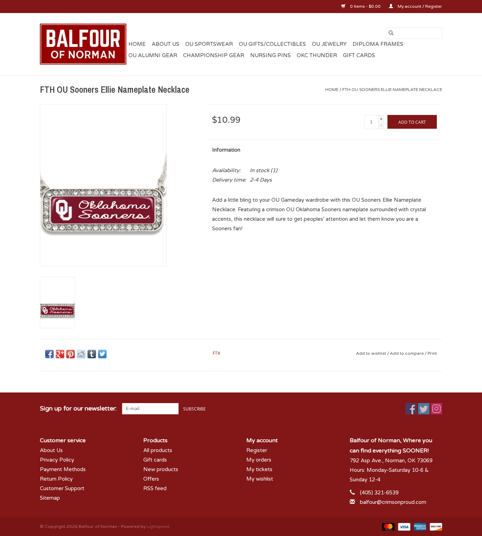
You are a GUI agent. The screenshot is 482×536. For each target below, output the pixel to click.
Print (432, 353)
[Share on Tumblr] (92, 354)
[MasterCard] (388, 526)
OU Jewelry (329, 44)
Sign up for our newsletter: (78, 408)
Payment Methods (63, 469)
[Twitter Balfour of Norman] (423, 408)
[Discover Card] (434, 526)
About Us (165, 44)
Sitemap (50, 498)
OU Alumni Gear (152, 55)
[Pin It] (70, 354)
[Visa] (403, 526)
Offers (151, 479)
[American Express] (419, 526)
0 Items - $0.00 (365, 6)
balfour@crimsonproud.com (393, 502)
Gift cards (359, 55)
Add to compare (407, 353)
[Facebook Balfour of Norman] (411, 408)
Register (256, 450)
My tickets (259, 469)
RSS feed (155, 488)
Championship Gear (213, 55)
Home (137, 44)
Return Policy (56, 479)
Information (226, 150)
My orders (258, 460)
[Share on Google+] (60, 354)
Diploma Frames (378, 44)
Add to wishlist (371, 353)
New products (160, 469)
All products (157, 450)
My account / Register (419, 6)
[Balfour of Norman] (83, 44)
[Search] (391, 33)
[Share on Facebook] (49, 354)
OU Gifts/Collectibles (272, 44)
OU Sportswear (209, 44)
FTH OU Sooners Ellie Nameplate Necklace (392, 89)
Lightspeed (157, 526)
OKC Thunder (317, 55)
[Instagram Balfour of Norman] (436, 408)
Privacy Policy (57, 460)
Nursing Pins (270, 55)
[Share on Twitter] (102, 354)
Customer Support (62, 488)
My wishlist (259, 479)
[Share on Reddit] (81, 354)
